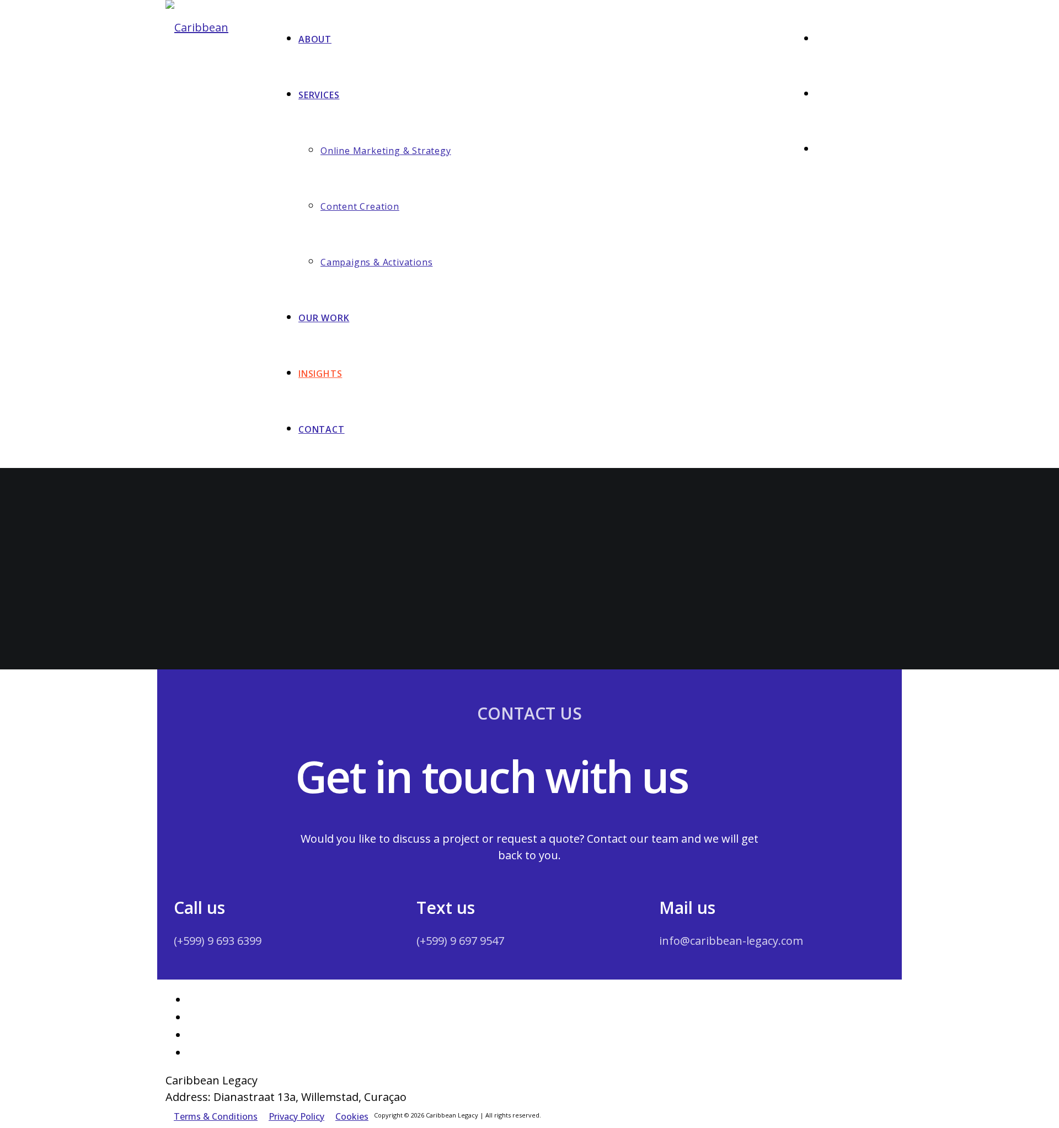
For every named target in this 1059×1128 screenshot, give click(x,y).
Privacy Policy (296, 1116)
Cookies (351, 1116)
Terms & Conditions (216, 1116)
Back (197, 661)
